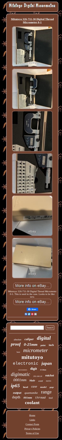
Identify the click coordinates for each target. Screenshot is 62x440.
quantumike (31, 392)
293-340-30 (37, 376)
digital (44, 338)
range (46, 391)
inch (51, 345)
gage (52, 387)
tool (51, 397)
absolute (17, 339)
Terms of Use (32, 433)
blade (32, 380)
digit (33, 369)
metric (48, 381)
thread (40, 397)
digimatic (20, 374)
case (34, 386)
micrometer (35, 350)
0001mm (19, 380)
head (25, 387)
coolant (32, 402)
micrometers (22, 370)
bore (18, 352)
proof (16, 344)
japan (46, 363)
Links (32, 420)
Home (32, 415)
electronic (25, 363)
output (17, 392)
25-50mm (43, 370)
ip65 (15, 385)
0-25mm (30, 344)
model (43, 387)
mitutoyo (32, 357)
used (40, 381)
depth (16, 397)
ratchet (49, 375)
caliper (29, 339)
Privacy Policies (32, 428)
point (43, 345)
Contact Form (32, 424)
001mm (28, 397)
